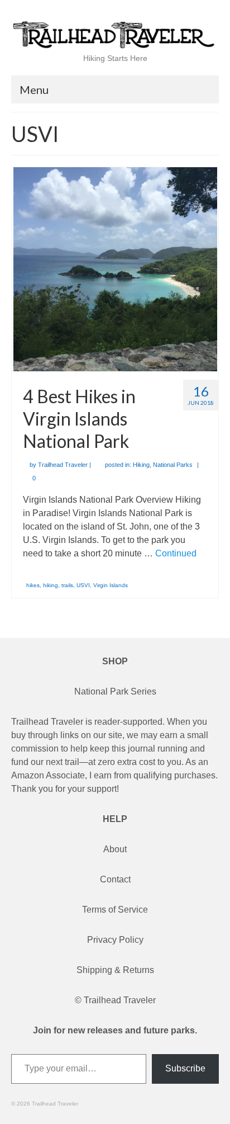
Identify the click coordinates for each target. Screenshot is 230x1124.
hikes (33, 585)
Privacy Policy (115, 939)
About (115, 849)
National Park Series (115, 691)
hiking (50, 585)
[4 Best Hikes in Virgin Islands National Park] (115, 268)
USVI (83, 585)
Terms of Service (115, 909)
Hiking (141, 464)
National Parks (173, 464)
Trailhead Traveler (63, 464)
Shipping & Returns (115, 970)
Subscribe (185, 1068)
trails (67, 585)
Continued (176, 553)
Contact (115, 879)
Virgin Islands (110, 585)
